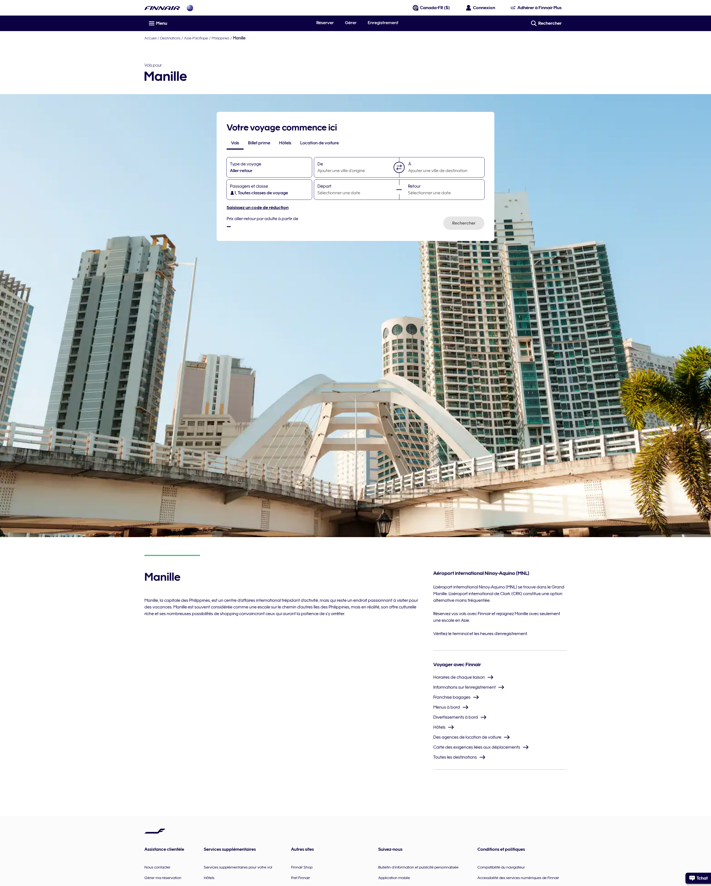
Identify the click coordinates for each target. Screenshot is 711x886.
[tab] (235, 142)
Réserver (325, 22)
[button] (399, 167)
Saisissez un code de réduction (258, 207)
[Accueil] (162, 7)
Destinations (170, 38)
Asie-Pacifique (196, 38)
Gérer (351, 22)
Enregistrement (383, 22)
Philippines (220, 38)
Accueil (150, 38)
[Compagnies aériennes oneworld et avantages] (190, 7)
